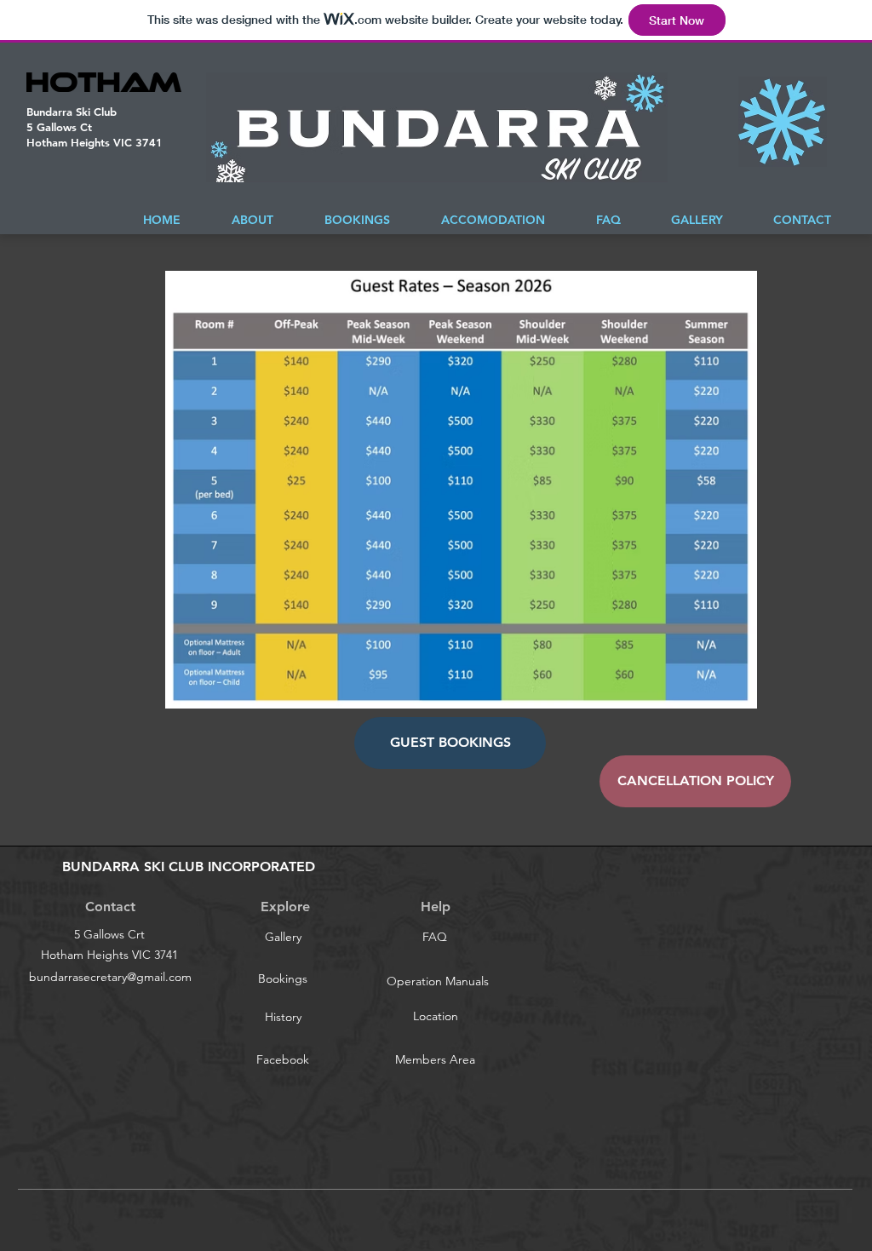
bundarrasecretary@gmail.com (110, 976)
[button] (450, 743)
